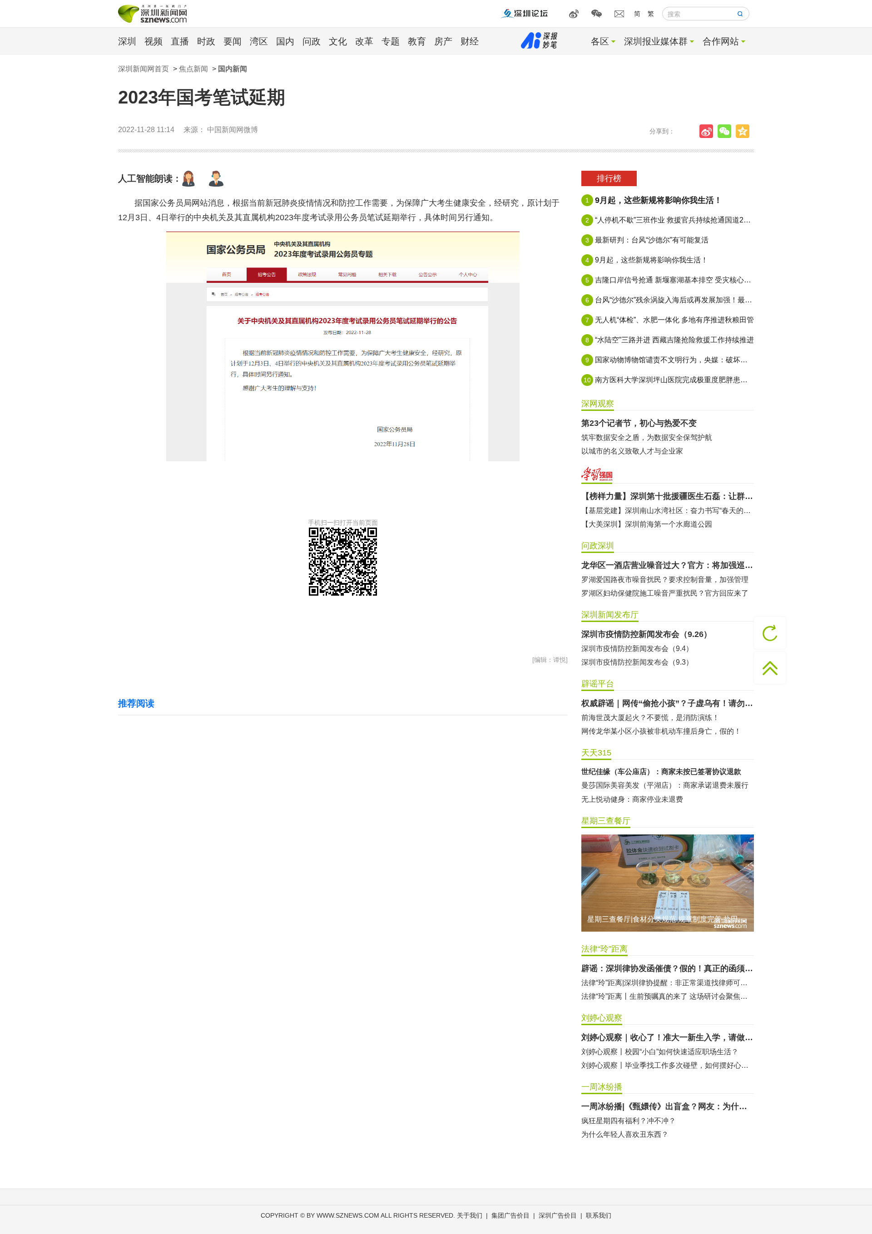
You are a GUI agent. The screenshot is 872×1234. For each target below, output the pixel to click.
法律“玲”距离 (604, 948)
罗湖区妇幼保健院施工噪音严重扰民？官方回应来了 (664, 593)
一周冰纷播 (601, 1086)
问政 (311, 41)
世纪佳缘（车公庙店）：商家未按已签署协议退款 (661, 771)
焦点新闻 (193, 69)
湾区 (259, 41)
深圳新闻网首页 (143, 69)
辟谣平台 (597, 683)
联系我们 (598, 1215)
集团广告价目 (510, 1215)
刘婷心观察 (601, 1017)
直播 (180, 41)
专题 (391, 41)
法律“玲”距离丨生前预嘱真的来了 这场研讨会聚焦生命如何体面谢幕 (667, 996)
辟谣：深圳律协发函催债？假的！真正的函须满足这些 (667, 968)
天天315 (596, 752)
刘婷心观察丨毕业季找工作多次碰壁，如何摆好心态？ (667, 1065)
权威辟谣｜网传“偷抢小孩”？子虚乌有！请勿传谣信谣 (667, 703)
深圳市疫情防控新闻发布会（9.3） (637, 662)
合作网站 (721, 41)
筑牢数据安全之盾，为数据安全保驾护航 (646, 437)
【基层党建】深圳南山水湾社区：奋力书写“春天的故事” (667, 510)
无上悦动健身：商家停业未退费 (632, 799)
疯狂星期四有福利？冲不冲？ (628, 1121)
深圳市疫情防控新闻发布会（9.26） (646, 634)
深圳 (127, 41)
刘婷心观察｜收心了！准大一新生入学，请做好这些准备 (667, 1037)
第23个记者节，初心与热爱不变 (639, 423)
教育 (417, 41)
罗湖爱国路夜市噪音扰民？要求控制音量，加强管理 (664, 579)
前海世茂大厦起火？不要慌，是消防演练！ (650, 717)
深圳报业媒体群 (656, 41)
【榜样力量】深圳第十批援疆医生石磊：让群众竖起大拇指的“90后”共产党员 (667, 496)
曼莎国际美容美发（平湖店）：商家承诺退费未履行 (664, 785)
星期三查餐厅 (605, 820)
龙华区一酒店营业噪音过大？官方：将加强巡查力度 (667, 565)
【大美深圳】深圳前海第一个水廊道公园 (646, 524)
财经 (470, 41)
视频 (153, 41)
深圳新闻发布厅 (610, 614)
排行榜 (609, 178)
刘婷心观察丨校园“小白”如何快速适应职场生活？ (659, 1052)
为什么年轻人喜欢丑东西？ (625, 1134)
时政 (206, 41)
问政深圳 (597, 545)
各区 (600, 41)
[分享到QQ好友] (745, 131)
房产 (443, 41)
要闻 (232, 41)
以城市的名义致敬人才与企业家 (632, 451)
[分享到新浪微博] (708, 131)
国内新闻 (232, 69)
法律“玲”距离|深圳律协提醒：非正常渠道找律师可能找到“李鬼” (667, 983)
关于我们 (469, 1215)
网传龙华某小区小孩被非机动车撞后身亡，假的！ (661, 731)
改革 (364, 41)
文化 (338, 41)
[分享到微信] (727, 131)
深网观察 (597, 403)
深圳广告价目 (558, 1215)
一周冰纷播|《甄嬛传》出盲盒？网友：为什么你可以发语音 (667, 1106)
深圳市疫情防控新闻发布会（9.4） (637, 648)
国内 (285, 41)
